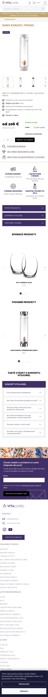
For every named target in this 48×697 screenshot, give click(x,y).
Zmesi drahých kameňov (10, 614)
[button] (20, 293)
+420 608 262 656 (13, 523)
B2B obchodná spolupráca (11, 628)
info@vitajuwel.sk (13, 519)
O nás (2, 597)
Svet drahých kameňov (10, 635)
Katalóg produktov (8, 587)
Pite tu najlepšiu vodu (9, 625)
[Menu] (45, 3)
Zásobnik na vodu (7, 655)
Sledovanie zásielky (8, 577)
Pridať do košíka (25, 140)
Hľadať (43, 9)
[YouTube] (10, 529)
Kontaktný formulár (13, 537)
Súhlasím (24, 691)
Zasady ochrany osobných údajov (15, 584)
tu (25, 679)
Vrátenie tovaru (7, 570)
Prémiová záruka (7, 611)
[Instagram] (4, 529)
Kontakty (4, 549)
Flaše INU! (4, 662)
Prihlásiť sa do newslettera (16, 493)
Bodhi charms (6, 669)
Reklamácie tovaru (8, 567)
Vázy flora (4, 666)
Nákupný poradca (7, 553)
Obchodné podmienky (9, 580)
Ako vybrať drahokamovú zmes (13, 560)
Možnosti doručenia (33, 134)
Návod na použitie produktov (12, 632)
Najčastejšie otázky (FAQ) (11, 621)
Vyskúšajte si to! (7, 556)
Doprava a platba (7, 563)
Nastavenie (24, 684)
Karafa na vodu (6, 652)
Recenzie (3, 604)
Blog (2, 600)
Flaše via (4, 645)
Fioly (2, 648)
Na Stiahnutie (5, 574)
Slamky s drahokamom (9, 659)
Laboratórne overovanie (11, 607)
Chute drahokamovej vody (11, 618)
